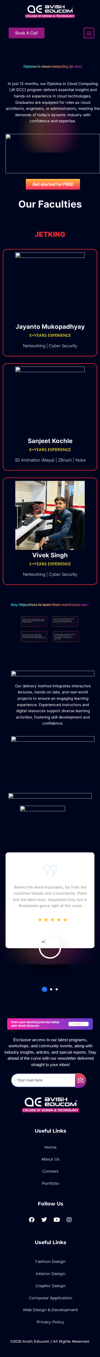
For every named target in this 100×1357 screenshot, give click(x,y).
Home (50, 1147)
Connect (50, 1171)
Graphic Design (51, 1286)
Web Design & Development (50, 1310)
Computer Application (50, 1298)
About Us (50, 1159)
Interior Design (50, 1273)
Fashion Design (50, 1261)
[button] (89, 33)
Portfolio (50, 1183)
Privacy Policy (50, 1322)
